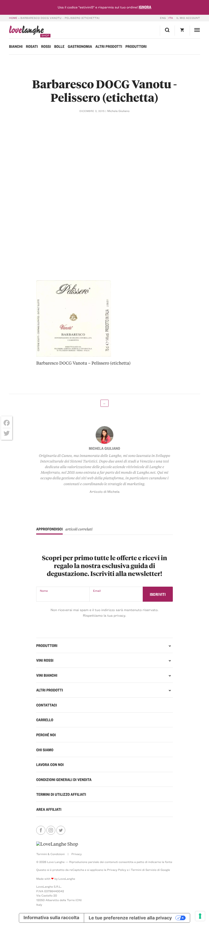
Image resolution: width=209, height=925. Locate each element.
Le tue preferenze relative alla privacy (130, 917)
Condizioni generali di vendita (64, 779)
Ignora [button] (145, 6)
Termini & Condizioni (50, 854)
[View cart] (182, 30)
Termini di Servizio (143, 870)
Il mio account (188, 18)
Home (13, 18)
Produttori (136, 46)
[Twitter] (7, 433)
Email (97, 590)
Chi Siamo (44, 749)
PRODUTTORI (46, 645)
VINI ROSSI (45, 660)
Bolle (59, 46)
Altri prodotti (108, 46)
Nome (44, 590)
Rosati (32, 46)
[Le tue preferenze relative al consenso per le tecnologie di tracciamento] (200, 916)
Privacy (76, 854)
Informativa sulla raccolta (51, 917)
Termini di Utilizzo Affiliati (61, 794)
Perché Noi (46, 734)
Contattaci (46, 704)
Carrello (44, 719)
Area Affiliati (48, 809)
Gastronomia (80, 46)
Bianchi (15, 46)
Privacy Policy (116, 870)
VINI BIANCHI (46, 675)
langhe (26, 31)
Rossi (46, 46)
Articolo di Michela (104, 491)
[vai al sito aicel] (57, 844)
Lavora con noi (50, 764)
